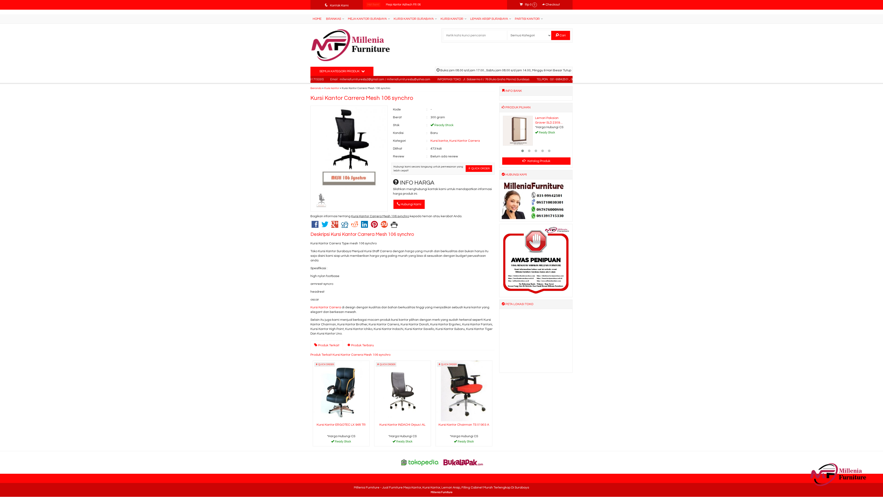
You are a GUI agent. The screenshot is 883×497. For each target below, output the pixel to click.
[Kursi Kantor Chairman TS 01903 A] (464, 391)
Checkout (552, 4)
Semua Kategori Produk (339, 71)
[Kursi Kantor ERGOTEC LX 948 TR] (341, 391)
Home (317, 18)
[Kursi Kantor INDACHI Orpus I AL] (402, 391)
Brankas (333, 18)
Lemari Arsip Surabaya (489, 18)
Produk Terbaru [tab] (362, 345)
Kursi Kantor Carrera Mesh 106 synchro (361, 98)
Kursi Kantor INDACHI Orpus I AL (402, 424)
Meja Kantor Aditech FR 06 (403, 4)
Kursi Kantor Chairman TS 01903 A (464, 424)
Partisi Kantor (527, 18)
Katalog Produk (538, 161)
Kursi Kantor (452, 18)
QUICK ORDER (480, 168)
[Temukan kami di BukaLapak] (463, 462)
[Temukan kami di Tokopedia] (419, 462)
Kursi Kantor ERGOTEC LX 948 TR (341, 424)
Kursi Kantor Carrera (464, 140)
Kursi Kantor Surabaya (414, 18)
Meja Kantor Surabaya (367, 18)
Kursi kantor (331, 88)
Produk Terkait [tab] (328, 345)
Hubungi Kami (410, 204)
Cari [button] (562, 35)
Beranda (315, 88)
